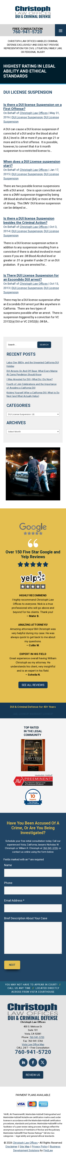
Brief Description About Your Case (25, 918)
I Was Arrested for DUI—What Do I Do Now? (30, 379)
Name (8, 865)
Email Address (14, 900)
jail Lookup (21, 713)
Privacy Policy (40, 1146)
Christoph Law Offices (34, 113)
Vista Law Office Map (33, 1044)
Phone (8, 883)
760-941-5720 (27, 31)
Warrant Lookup (41, 713)
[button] (60, 30)
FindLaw (48, 1150)
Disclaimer (11, 1146)
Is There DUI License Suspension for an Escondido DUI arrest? (31, 277)
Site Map (25, 1146)
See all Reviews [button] (33, 685)
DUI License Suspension (27, 117)
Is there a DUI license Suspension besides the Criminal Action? (28, 220)
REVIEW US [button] (33, 1075)
